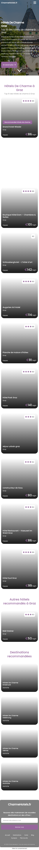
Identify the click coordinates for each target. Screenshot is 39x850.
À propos (14, 838)
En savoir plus (8, 65)
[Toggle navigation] (35, 3)
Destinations (17, 835)
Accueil (7, 835)
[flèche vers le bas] (19, 70)
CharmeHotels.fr (9, 2)
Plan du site (24, 838)
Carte (26, 835)
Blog (32, 835)
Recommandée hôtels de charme (17, 122)
